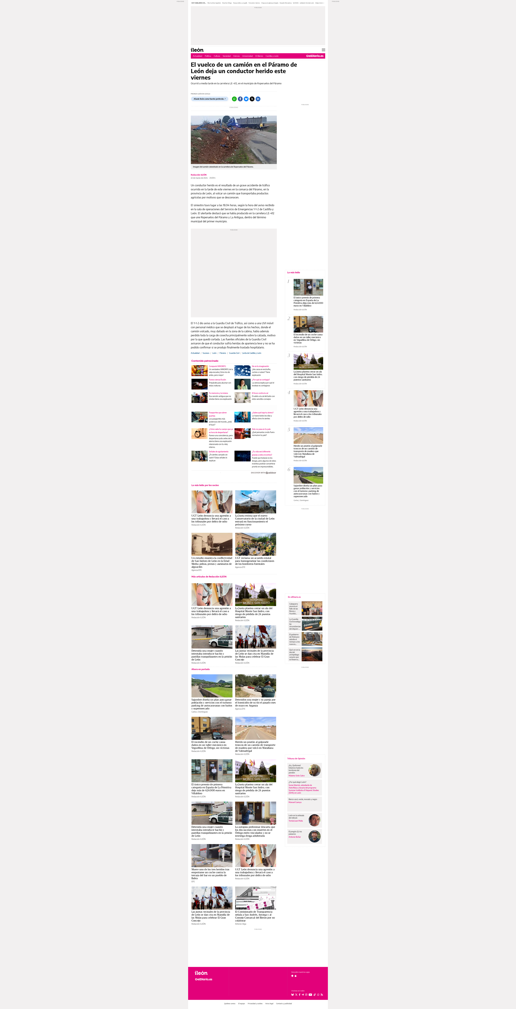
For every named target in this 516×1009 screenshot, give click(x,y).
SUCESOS (295, 3)
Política (208, 56)
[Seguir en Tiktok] (314, 994)
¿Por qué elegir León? (297, 782)
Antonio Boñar (295, 837)
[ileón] (210, 973)
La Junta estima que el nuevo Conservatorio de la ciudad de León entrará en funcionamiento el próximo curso (255, 520)
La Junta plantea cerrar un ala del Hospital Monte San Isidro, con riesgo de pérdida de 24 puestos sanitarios (253, 613)
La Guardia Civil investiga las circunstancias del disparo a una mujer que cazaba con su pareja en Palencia (295, 624)
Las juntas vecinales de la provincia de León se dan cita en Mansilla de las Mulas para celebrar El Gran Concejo (254, 655)
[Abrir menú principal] (323, 50)
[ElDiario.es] (315, 56)
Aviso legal (269, 1004)
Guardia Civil (234, 353)
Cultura (217, 56)
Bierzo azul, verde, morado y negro (303, 799)
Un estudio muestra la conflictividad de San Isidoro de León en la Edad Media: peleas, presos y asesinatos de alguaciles (211, 562)
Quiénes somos (229, 1004)
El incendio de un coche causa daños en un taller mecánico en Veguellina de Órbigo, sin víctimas (210, 744)
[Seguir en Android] (292, 976)
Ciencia (236, 56)
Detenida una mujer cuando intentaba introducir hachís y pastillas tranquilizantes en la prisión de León (211, 655)
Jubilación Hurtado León (307, 3)
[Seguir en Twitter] (296, 994)
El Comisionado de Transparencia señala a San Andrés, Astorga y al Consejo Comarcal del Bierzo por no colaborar (255, 916)
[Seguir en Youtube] (310, 994)
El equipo (241, 1004)
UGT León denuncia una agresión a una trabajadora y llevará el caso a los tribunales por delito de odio (211, 518)
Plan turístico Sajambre (214, 3)
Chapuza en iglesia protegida (269, 3)
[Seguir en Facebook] (299, 994)
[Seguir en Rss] (322, 994)
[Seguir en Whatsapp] (318, 994)
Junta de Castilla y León (251, 353)
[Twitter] (252, 99)
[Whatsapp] (234, 99)
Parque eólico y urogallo (240, 3)
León (214, 353)
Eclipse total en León (321, 3)
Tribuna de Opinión (296, 758)
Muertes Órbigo (227, 3)
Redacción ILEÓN (199, 175)
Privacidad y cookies (255, 1004)
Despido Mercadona (286, 3)
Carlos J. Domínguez (199, 712)
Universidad (247, 56)
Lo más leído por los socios (205, 485)
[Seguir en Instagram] (306, 994)
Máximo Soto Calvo (297, 775)
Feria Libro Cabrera (254, 3)
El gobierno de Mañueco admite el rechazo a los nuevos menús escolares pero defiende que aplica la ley (294, 639)
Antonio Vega (240, 924)
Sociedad (227, 56)
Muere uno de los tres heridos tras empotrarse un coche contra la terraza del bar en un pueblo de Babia (210, 874)
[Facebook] (240, 99)
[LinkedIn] (258, 99)
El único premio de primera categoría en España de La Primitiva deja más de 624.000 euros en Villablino (211, 789)
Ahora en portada (200, 669)
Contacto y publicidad (284, 1004)
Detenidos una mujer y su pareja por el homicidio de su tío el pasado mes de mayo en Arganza (255, 702)
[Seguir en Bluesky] (292, 994)
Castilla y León (272, 56)
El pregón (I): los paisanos (295, 832)
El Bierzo (259, 56)
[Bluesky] (246, 99)
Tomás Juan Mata (296, 821)
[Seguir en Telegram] (303, 994)
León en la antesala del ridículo (296, 816)
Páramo (223, 353)
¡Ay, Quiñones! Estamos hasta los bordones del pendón (296, 769)
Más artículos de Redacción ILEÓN (208, 576)
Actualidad (197, 56)
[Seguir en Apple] (296, 976)
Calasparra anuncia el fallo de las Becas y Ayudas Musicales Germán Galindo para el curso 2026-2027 (294, 609)
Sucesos (206, 353)
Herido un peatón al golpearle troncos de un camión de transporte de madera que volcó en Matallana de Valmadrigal (255, 746)
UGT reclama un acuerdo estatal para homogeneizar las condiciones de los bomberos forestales (254, 560)
